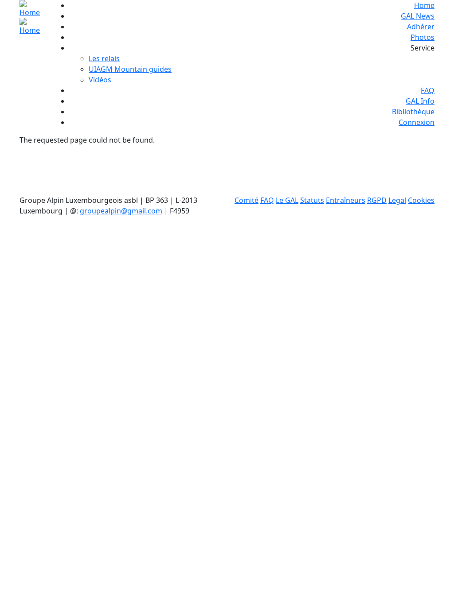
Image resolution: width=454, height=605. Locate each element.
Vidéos (100, 80)
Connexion (416, 122)
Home (424, 5)
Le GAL (287, 200)
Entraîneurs (345, 200)
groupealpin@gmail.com (121, 211)
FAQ (427, 90)
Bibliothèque (413, 111)
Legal (397, 200)
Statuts (312, 200)
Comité (246, 200)
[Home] (32, 17)
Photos (422, 37)
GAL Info (420, 101)
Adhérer (420, 26)
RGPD (377, 200)
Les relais (104, 58)
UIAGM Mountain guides (130, 69)
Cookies (421, 200)
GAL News (417, 16)
